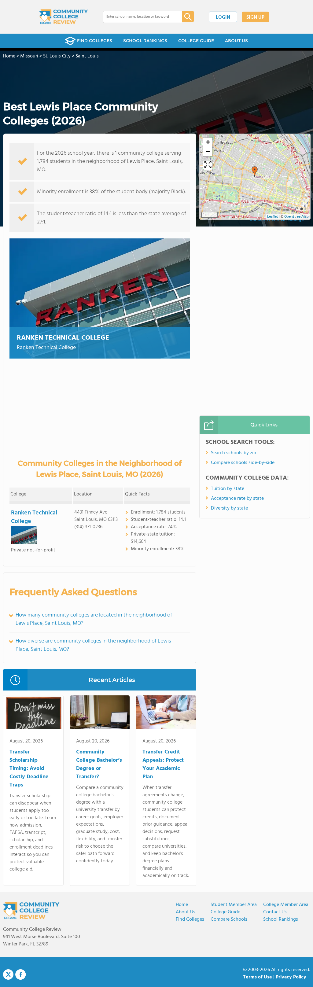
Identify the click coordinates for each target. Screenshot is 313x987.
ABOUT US (236, 40)
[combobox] (138, 17)
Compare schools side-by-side (242, 462)
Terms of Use (257, 977)
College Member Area (285, 904)
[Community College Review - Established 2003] (63, 17)
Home (182, 904)
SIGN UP (255, 17)
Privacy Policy (291, 977)
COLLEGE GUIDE (196, 40)
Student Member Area (234, 904)
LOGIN (223, 17)
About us (185, 912)
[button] (255, 171)
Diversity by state (229, 508)
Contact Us (275, 912)
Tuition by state (227, 488)
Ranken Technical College (63, 338)
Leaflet (272, 217)
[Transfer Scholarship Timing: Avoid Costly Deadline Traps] (33, 713)
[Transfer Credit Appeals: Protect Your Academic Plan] (166, 713)
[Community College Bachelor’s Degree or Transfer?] (100, 713)
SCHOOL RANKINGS (145, 40)
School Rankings (280, 919)
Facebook (20, 974)
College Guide (225, 912)
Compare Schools (229, 919)
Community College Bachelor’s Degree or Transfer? (99, 764)
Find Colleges (190, 919)
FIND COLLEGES (94, 40)
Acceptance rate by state (237, 498)
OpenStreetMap (296, 217)
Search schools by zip (233, 453)
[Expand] (207, 165)
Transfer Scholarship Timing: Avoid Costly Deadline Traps (29, 768)
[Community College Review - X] (8, 974)
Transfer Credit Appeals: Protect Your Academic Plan (163, 764)
